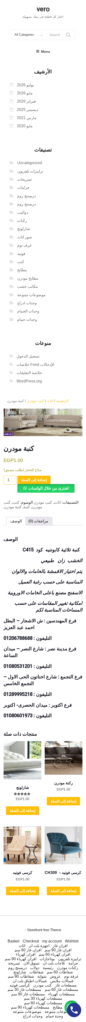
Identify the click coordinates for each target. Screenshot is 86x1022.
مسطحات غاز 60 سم (61, 989)
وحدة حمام (54, 1016)
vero (43, 9)
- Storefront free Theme (43, 930)
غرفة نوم (71, 976)
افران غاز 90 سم (58, 950)
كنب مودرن (35, 401)
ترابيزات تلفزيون (30, 171)
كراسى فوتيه (20, 985)
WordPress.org (29, 381)
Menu (45, 51)
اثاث (50, 401)
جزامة (73, 963)
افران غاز (60, 946)
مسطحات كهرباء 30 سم (43, 998)
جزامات (23, 187)
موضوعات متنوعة (31, 295)
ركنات (22, 221)
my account (52, 941)
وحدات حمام (27, 320)
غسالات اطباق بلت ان (30, 981)
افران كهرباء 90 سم (20, 959)
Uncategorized (29, 163)
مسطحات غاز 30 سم (24, 989)
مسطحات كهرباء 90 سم (30, 1007)
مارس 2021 (27, 118)
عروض (55, 976)
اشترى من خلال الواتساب (48, 488)
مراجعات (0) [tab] (38, 521)
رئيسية (48, 968)
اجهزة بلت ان (39, 946)
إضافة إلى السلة (34, 480)
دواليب (22, 212)
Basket (13, 941)
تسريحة (14, 963)
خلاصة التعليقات (29, 373)
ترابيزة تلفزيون (69, 959)
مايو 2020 (25, 126)
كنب (20, 262)
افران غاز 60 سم (28, 950)
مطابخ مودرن (27, 278)
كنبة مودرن (13, 507)
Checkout (31, 941)
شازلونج (23, 229)
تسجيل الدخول (27, 356)
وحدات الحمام (28, 311)
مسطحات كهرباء (61, 994)
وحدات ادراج (27, 303)
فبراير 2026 (26, 101)
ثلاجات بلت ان (54, 963)
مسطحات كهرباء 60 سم (43, 1003)
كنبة (26, 507)
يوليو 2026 (25, 85)
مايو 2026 (25, 93)
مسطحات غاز (66, 985)
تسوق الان (31, 963)
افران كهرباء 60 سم (54, 954)
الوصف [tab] (16, 521)
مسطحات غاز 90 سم (28, 994)
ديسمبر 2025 (27, 110)
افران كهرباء (25, 954)
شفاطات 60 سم (60, 972)
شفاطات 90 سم (21, 976)
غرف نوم (24, 245)
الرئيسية (62, 401)
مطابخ (22, 270)
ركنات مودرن (67, 968)
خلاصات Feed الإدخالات (35, 365)
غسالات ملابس (62, 981)
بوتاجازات (47, 959)
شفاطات (36, 972)
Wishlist (71, 941)
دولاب (34, 968)
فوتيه (21, 254)
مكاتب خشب (27, 286)
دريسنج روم (26, 196)
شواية (41, 976)
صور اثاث (24, 237)
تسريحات (24, 179)
